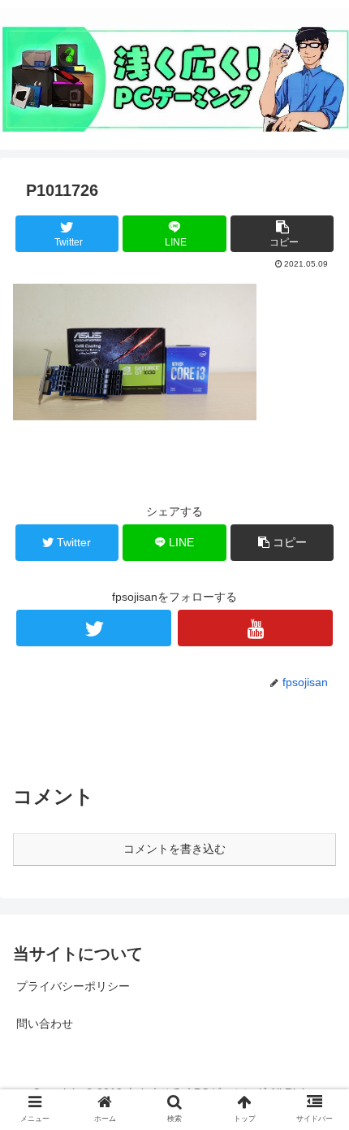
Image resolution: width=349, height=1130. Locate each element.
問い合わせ (44, 1023)
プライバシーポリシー (73, 986)
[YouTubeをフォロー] (255, 628)
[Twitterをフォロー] (93, 628)
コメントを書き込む (174, 848)
